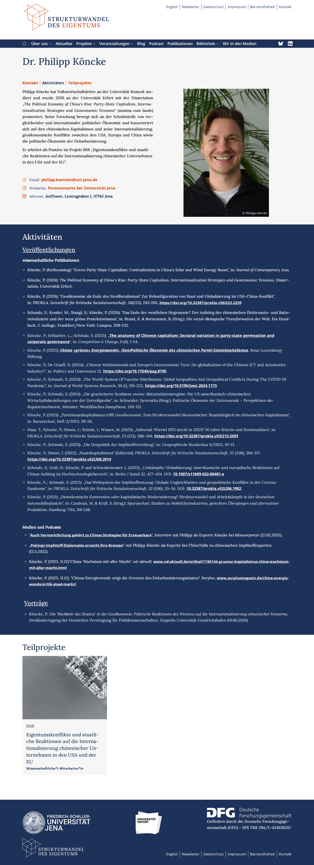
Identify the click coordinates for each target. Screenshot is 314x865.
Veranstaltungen (115, 43)
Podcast (156, 43)
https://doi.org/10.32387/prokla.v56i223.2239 (201, 302)
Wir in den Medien (239, 43)
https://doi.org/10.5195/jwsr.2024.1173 (181, 385)
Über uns (40, 43)
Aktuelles (64, 43)
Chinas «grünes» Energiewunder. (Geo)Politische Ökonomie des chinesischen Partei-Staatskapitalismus (154, 350)
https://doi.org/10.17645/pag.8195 (134, 371)
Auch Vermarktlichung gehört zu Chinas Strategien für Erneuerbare (90, 535)
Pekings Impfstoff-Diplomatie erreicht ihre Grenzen (77, 545)
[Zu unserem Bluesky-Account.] (280, 43)
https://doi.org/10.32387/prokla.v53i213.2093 (196, 435)
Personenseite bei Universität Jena (81, 188)
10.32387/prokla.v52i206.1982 (213, 488)
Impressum (237, 6)
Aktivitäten (53, 82)
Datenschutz (213, 6)
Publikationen (180, 43)
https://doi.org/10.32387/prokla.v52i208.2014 (69, 459)
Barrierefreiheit (262, 6)
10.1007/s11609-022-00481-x (198, 473)
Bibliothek (206, 43)
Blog (141, 43)
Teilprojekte (80, 82)
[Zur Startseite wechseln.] (66, 20)
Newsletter (190, 6)
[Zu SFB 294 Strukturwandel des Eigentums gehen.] (24, 43)
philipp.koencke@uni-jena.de (69, 179)
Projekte (84, 43)
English (172, 6)
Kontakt (285, 6)
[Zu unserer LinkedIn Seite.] (290, 43)
